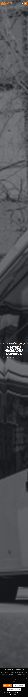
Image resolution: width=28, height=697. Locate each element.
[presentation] (3, 348)
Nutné (6, 692)
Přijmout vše (7, 685)
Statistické (13, 692)
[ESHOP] (22, 3)
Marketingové (14, 694)
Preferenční (21, 692)
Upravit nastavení (19, 685)
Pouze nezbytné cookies (14, 689)
